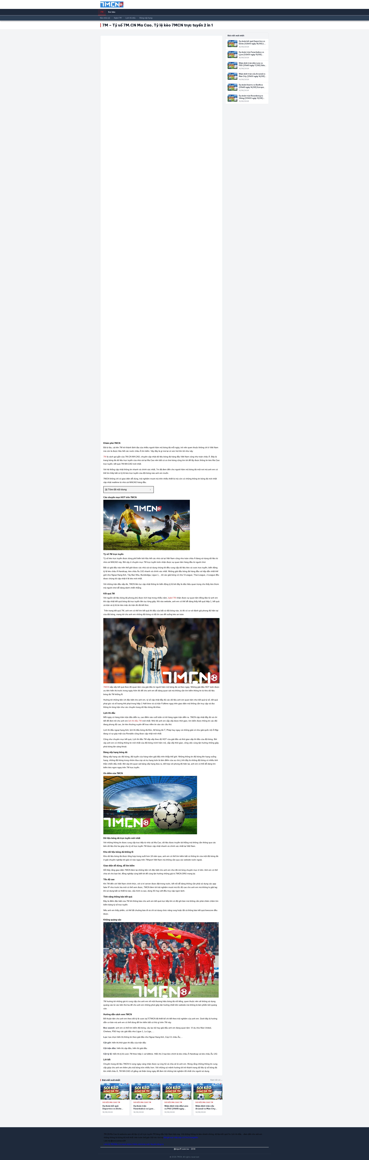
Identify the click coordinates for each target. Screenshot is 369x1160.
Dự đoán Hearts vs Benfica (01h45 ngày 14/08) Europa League (251, 87)
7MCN (106, 687)
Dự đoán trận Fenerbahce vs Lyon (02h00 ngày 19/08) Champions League (251, 54)
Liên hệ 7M (108, 1144)
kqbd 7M (172, 598)
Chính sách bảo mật (141, 1144)
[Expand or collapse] (150, 489)
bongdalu (194, 1137)
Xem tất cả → (216, 1080)
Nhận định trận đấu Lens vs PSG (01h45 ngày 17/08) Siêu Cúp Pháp (176, 1109)
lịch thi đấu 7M (135, 721)
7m (186, 1137)
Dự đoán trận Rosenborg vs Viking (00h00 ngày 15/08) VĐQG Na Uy (251, 98)
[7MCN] (111, 4)
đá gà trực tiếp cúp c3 (174, 1137)
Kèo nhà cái (105, 18)
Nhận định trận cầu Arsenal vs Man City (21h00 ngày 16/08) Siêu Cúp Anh (252, 76)
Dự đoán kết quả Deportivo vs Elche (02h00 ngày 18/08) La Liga (252, 43)
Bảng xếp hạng (146, 18)
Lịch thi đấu (130, 18)
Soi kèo (111, 12)
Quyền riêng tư (156, 1144)
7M (101, 12)
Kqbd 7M (118, 18)
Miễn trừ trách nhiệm (123, 1144)
